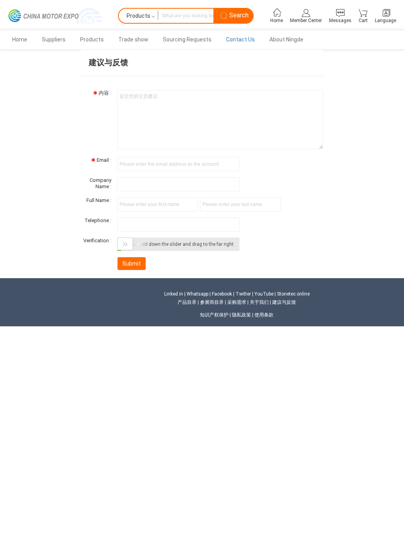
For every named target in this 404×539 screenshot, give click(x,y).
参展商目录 (212, 302)
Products (92, 39)
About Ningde (286, 39)
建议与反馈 (284, 302)
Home (19, 39)
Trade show (133, 39)
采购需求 (236, 302)
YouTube (263, 294)
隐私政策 (241, 315)
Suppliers (53, 39)
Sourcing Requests (187, 39)
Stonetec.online (293, 294)
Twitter (243, 294)
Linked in (173, 294)
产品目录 (187, 302)
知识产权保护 (214, 315)
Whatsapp (197, 294)
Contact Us (240, 39)
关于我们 (259, 302)
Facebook (222, 294)
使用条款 (263, 315)
